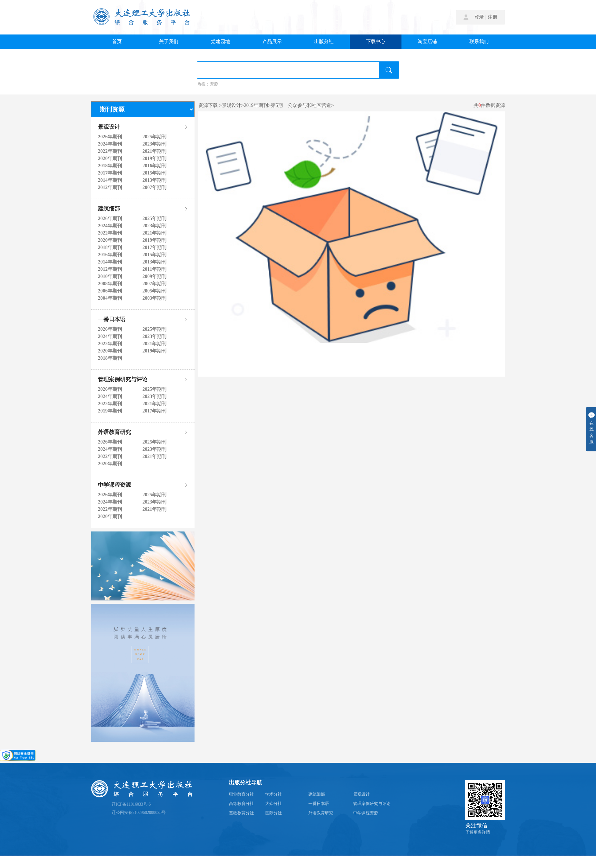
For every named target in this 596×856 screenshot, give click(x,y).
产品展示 (272, 41)
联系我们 (479, 41)
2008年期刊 (110, 283)
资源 (214, 84)
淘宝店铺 (427, 41)
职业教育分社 (241, 794)
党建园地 (220, 41)
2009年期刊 (154, 276)
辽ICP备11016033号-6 (131, 804)
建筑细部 (109, 209)
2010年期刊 (110, 276)
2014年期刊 (110, 180)
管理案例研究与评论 (123, 379)
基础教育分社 (241, 813)
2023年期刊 (154, 144)
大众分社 (273, 804)
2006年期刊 (110, 291)
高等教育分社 (241, 804)
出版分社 (324, 41)
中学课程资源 (114, 485)
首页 (117, 41)
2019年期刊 (154, 158)
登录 (479, 17)
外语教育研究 (114, 432)
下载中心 (375, 41)
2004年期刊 (110, 298)
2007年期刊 (154, 187)
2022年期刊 (110, 151)
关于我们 (168, 41)
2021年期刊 (154, 151)
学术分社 (273, 794)
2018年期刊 (110, 165)
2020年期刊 (110, 158)
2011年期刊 (154, 269)
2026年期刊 (110, 137)
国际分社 (273, 813)
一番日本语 (112, 319)
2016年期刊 (154, 165)
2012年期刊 (110, 187)
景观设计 (109, 127)
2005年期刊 (154, 291)
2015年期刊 (154, 173)
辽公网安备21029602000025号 (139, 812)
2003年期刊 (154, 298)
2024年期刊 (110, 144)
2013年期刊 (154, 180)
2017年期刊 (110, 173)
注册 (492, 17)
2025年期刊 (154, 137)
